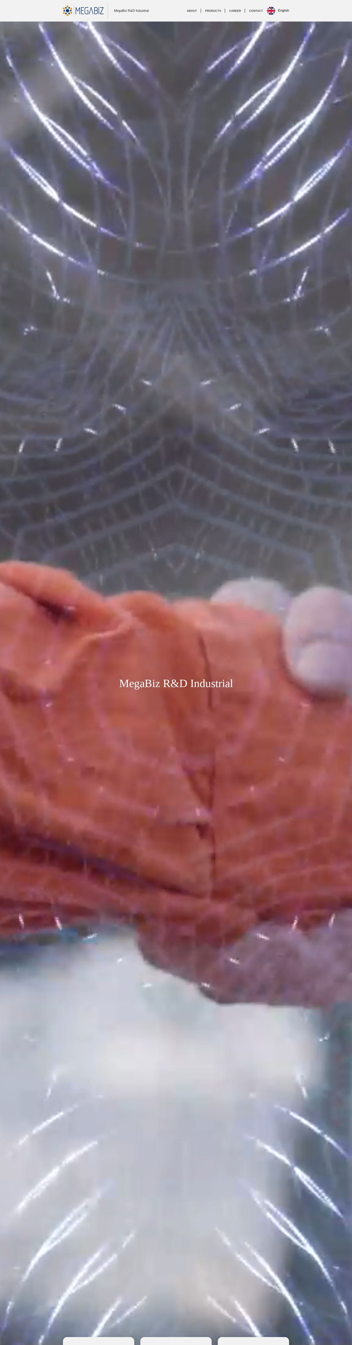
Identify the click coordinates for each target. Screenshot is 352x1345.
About (192, 10)
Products (213, 10)
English (283, 10)
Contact (256, 10)
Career (235, 10)
